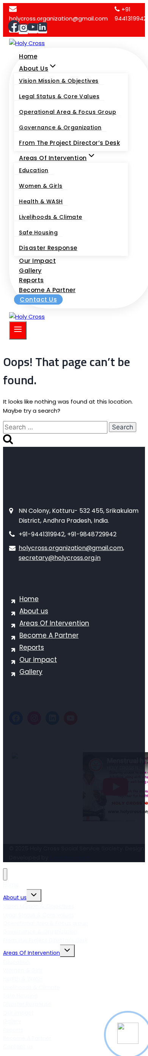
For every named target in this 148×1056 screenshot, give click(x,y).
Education (34, 170)
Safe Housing (38, 232)
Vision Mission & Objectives (59, 81)
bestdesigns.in (70, 857)
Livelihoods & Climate (50, 217)
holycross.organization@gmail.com (71, 548)
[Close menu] (5, 874)
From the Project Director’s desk (69, 143)
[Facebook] (14, 28)
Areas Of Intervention (54, 623)
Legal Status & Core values (59, 96)
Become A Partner (47, 290)
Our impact (37, 260)
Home (28, 56)
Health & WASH (41, 201)
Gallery (30, 270)
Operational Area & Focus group (67, 112)
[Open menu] (18, 330)
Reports (31, 280)
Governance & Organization (60, 127)
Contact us (38, 299)
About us (33, 611)
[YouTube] (33, 28)
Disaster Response (48, 248)
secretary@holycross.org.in (60, 557)
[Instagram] (23, 29)
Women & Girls (41, 186)
